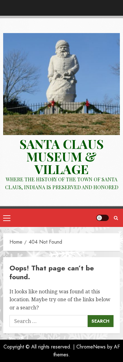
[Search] (116, 218)
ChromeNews (91, 346)
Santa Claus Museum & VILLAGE (62, 156)
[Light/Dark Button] (102, 218)
